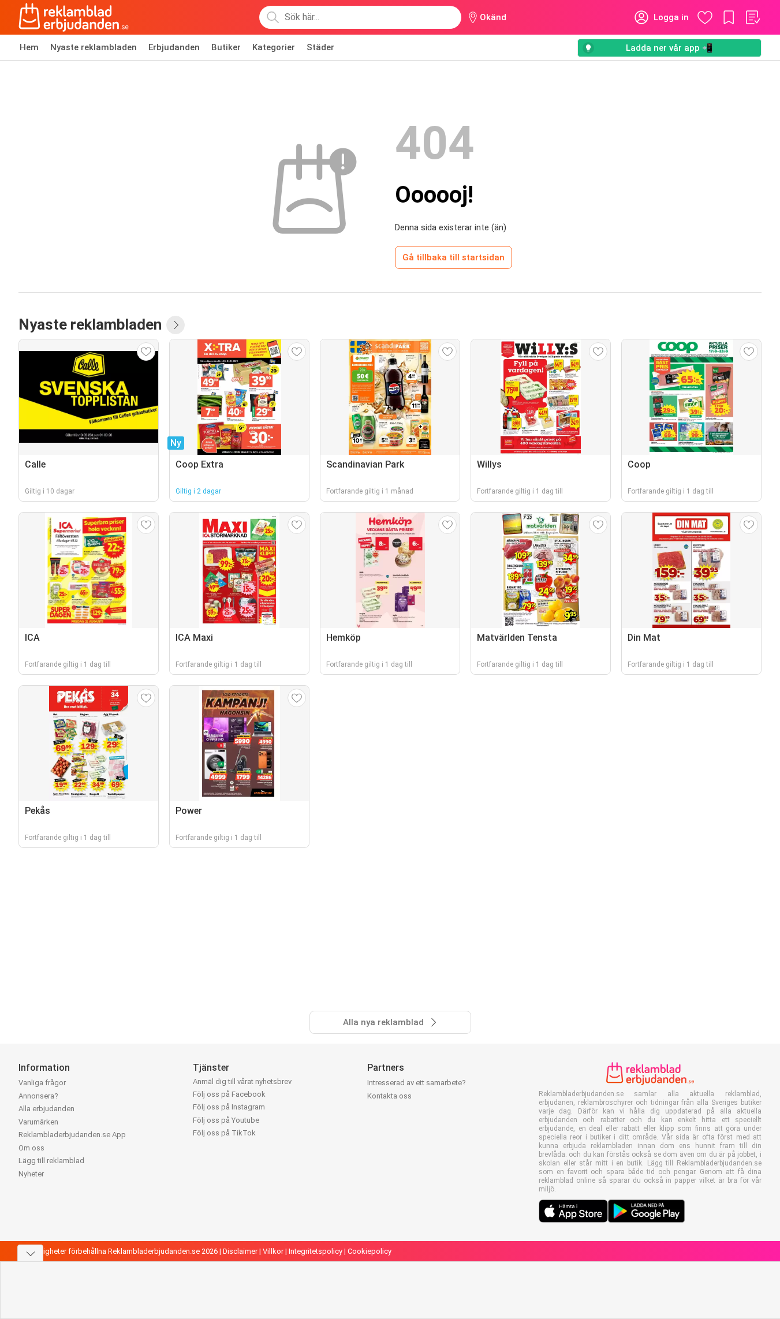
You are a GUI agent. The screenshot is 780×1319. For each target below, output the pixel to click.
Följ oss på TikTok (224, 1133)
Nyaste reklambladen (93, 47)
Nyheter (31, 1173)
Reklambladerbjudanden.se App (72, 1134)
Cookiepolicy (369, 1251)
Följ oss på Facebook (229, 1094)
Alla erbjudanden (46, 1108)
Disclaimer (240, 1251)
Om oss (31, 1148)
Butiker (226, 47)
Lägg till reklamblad (51, 1160)
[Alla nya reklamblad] (175, 325)
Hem (29, 47)
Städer (320, 47)
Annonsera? (38, 1096)
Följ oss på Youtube (226, 1120)
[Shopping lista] (752, 17)
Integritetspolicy (315, 1251)
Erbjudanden (174, 47)
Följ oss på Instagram (229, 1107)
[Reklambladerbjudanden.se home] (73, 17)
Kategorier (273, 47)
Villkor (273, 1251)
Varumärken (38, 1122)
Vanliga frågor (42, 1082)
